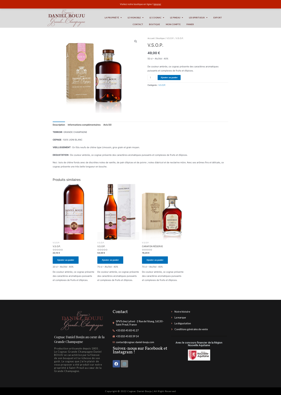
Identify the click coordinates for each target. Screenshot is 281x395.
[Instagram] (124, 363)
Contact (138, 24)
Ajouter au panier (169, 77)
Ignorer (157, 4)
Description (59, 124)
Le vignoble (134, 17)
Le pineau (175, 17)
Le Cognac (155, 17)
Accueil (151, 38)
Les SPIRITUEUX (197, 17)
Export (217, 17)
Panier (190, 24)
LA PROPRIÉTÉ (112, 17)
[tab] (59, 125)
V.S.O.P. (170, 38)
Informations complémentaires (84, 124)
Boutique (154, 24)
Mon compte (173, 24)
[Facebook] (116, 363)
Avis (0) (107, 124)
